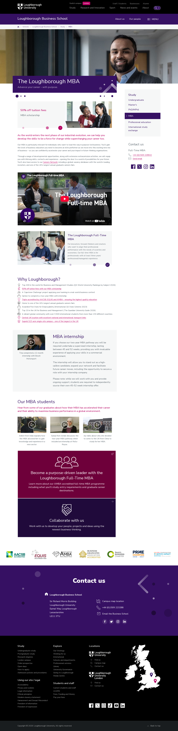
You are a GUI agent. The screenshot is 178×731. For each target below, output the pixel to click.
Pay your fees (59, 697)
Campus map (100, 663)
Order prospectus (25, 663)
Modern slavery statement (29, 697)
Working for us (59, 654)
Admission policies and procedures (32, 672)
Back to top (155, 725)
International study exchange (137, 129)
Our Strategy (58, 650)
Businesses (134, 3)
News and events (128, 7)
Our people (135, 19)
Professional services (62, 663)
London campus (24, 660)
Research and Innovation (93, 7)
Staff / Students (119, 3)
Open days (22, 666)
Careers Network (50, 162)
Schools (26, 27)
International (58, 657)
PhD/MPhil (133, 109)
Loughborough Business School (44, 27)
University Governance (62, 669)
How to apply (23, 669)
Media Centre (59, 675)
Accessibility (23, 684)
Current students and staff (64, 688)
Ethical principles (25, 694)
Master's (132, 104)
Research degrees (25, 657)
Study (73, 7)
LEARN (56, 691)
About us (119, 19)
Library (56, 666)
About (145, 7)
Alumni (146, 3)
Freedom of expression (27, 706)
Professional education (139, 122)
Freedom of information (27, 703)
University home (18, 27)
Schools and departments (64, 660)
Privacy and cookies (26, 688)
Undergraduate (136, 100)
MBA (70, 27)
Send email (137, 158)
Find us (98, 660)
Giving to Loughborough (63, 672)
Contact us (99, 666)
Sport (112, 7)
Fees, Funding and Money (64, 694)
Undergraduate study (27, 650)
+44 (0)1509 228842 (142, 155)
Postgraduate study (26, 654)
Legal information (25, 691)
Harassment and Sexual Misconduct (33, 700)
